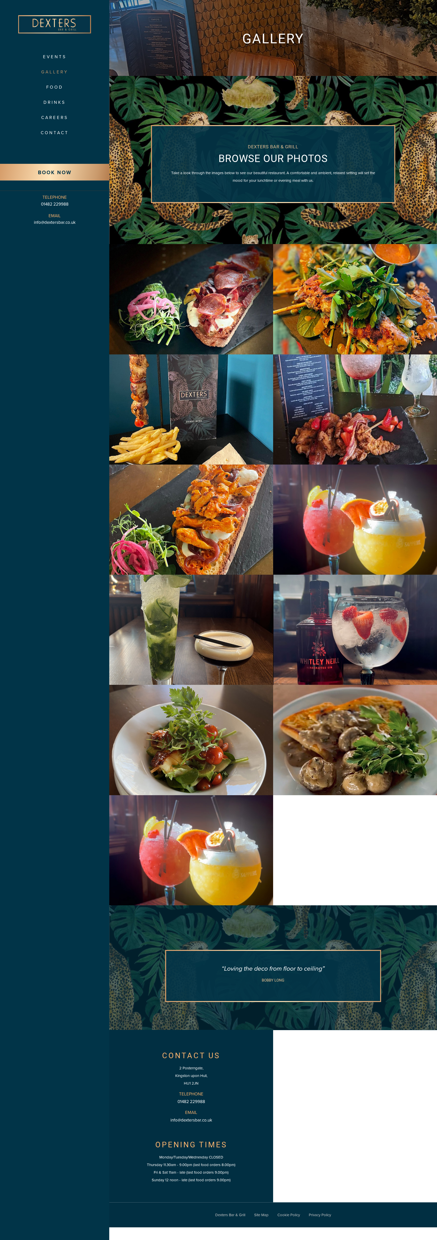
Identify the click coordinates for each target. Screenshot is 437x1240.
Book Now (55, 172)
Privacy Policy (320, 1215)
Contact (55, 133)
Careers (54, 117)
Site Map (261, 1215)
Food (54, 87)
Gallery (54, 72)
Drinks (54, 102)
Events (55, 57)
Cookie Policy (288, 1215)
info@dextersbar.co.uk (55, 222)
